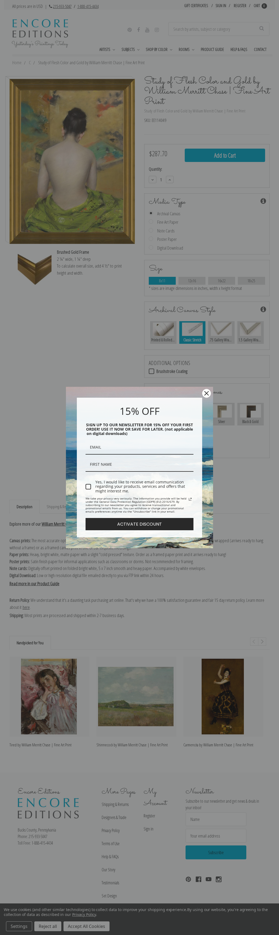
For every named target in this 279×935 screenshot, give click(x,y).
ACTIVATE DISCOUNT (139, 524)
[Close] (206, 393)
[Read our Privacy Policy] (190, 499)
